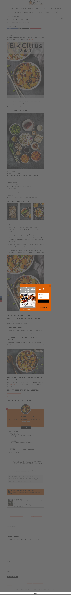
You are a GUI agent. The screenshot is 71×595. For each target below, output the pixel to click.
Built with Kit (43, 308)
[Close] (50, 286)
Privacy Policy (35, 593)
